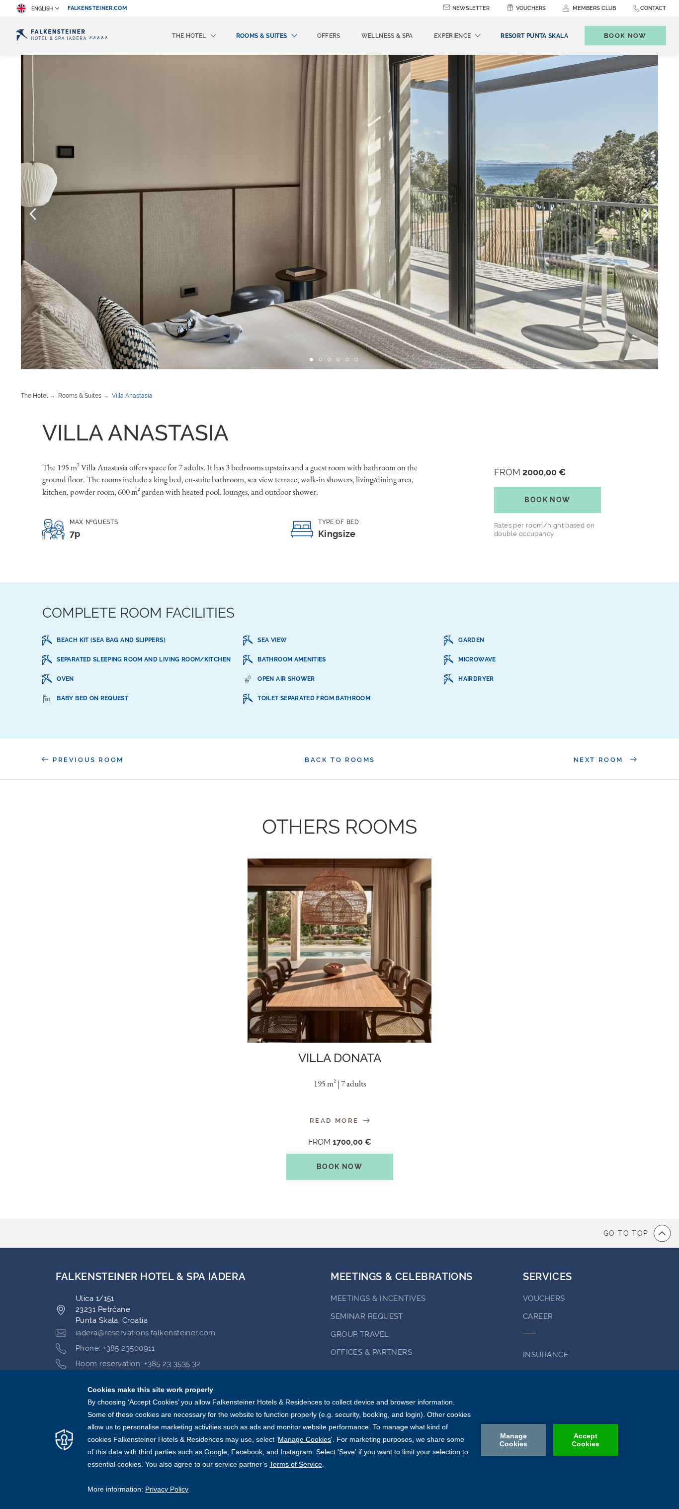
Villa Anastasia (132, 395)
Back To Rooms (340, 759)
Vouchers (531, 8)
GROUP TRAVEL (360, 1334)
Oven (65, 678)
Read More (336, 1120)
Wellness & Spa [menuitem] (387, 35)
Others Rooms (339, 826)
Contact (653, 8)
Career (538, 1316)
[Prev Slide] (33, 213)
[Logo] (62, 35)
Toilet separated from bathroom (313, 698)
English (42, 8)
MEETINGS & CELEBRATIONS (402, 1277)
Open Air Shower (286, 678)
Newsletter (471, 8)
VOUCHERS (544, 1298)
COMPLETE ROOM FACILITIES (138, 613)
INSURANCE (545, 1354)
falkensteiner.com (97, 8)
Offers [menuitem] (328, 35)
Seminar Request (367, 1316)
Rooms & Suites (79, 395)
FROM (530, 472)
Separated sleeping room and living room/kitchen (144, 659)
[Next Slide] (646, 213)
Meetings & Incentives (378, 1298)
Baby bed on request (92, 698)
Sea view (272, 640)
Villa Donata (339, 1058)
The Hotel (34, 395)
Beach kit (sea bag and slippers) (111, 640)
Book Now (547, 500)
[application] (339, 1439)
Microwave (477, 659)
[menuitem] (534, 35)
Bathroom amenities (291, 659)
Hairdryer (476, 678)
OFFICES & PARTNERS (371, 1352)
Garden (471, 640)
